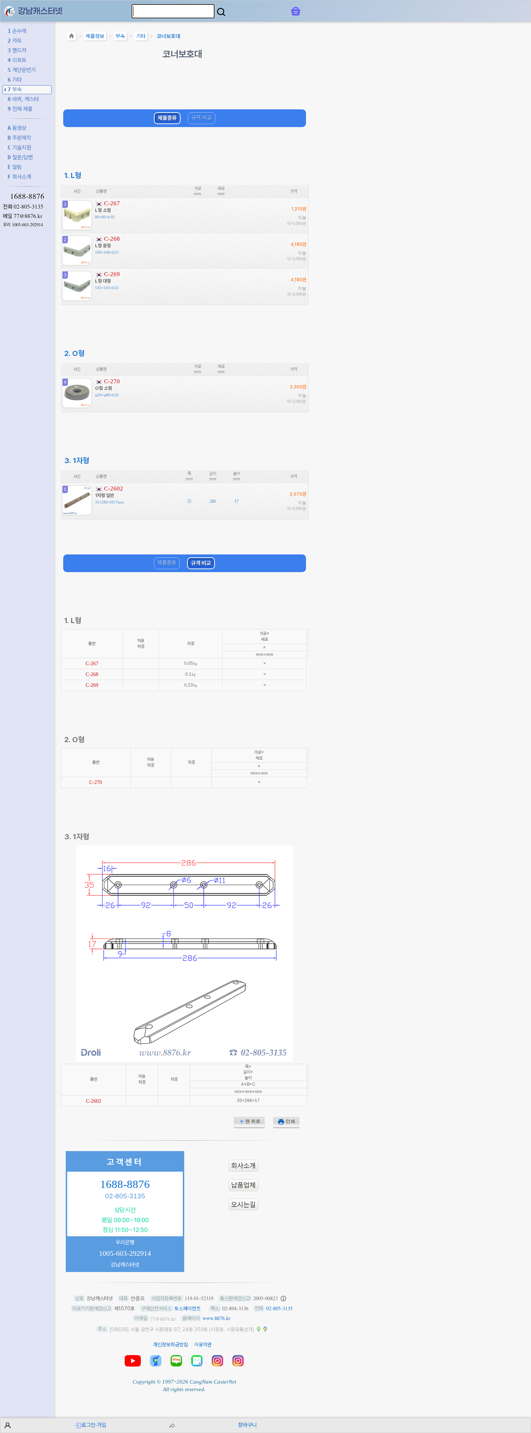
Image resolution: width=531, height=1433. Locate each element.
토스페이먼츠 (187, 1308)
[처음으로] (71, 37)
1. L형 (72, 175)
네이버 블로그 (176, 1361)
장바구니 (247, 1424)
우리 (23, 224)
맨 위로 (252, 1121)
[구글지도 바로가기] (265, 1329)
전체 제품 (20, 108)
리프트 (17, 60)
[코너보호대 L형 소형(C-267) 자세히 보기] (76, 226)
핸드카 (17, 50)
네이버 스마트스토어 (197, 1361)
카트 (15, 40)
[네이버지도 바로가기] (258, 1329)
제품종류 (167, 118)
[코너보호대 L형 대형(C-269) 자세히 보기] (76, 297)
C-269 (112, 274)
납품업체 (243, 1185)
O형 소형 (103, 388)
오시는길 (243, 1205)
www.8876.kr (216, 1318)
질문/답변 (20, 157)
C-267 (112, 203)
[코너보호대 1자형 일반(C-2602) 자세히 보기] (76, 512)
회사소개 (19, 176)
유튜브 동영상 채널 (133, 1361)
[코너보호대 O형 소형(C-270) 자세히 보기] (76, 404)
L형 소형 (103, 210)
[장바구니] (295, 11)
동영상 (17, 128)
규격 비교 (201, 117)
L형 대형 (103, 281)
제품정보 (95, 36)
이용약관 (203, 1344)
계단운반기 (22, 69)
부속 (15, 89)
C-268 (112, 238)
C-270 (112, 381)
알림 (15, 167)
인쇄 (290, 1121)
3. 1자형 (76, 460)
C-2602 (113, 488)
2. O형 (74, 353)
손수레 (17, 30)
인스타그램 (217, 1361)
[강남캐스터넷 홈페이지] (9, 10)
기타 (15, 79)
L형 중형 (103, 245)
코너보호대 (168, 36)
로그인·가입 (93, 1424)
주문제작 (19, 137)
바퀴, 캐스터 (23, 99)
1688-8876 (27, 196)
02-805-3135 (28, 206)
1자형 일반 (104, 495)
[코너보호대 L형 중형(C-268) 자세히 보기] (76, 262)
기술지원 (19, 147)
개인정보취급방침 (170, 1344)
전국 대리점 (155, 1361)
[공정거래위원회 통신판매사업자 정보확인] (283, 1298)
